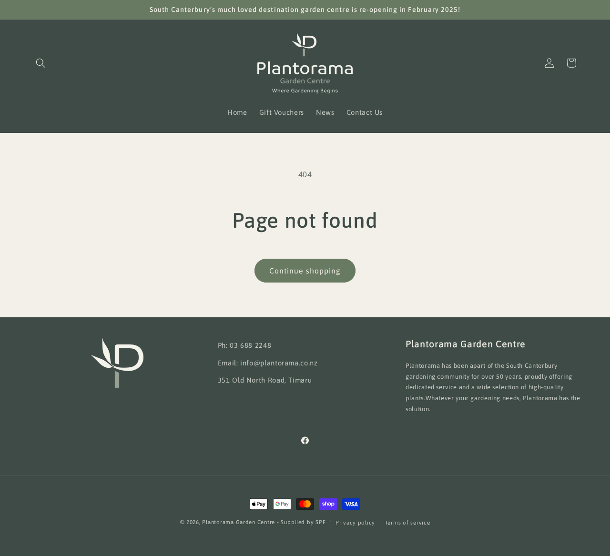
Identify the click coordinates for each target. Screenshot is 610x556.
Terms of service (407, 522)
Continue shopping (305, 270)
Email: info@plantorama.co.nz (268, 363)
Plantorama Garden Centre (238, 522)
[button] (41, 63)
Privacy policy (355, 522)
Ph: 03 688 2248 (244, 345)
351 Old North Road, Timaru (265, 380)
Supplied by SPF (303, 522)
